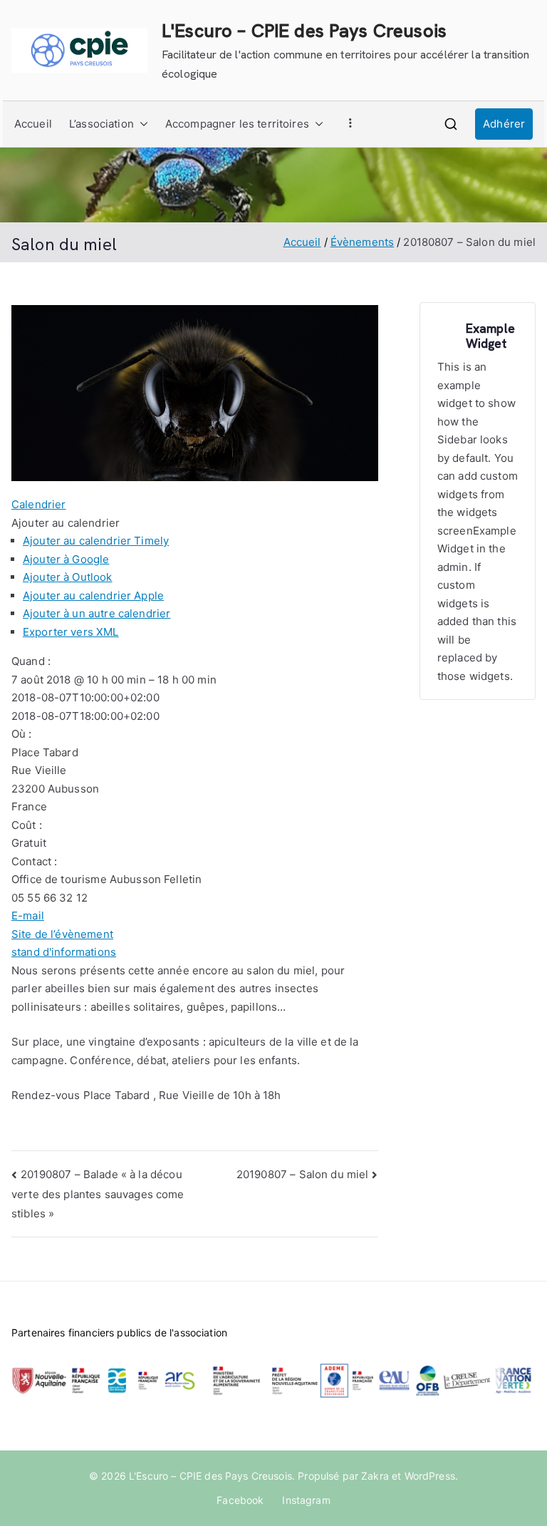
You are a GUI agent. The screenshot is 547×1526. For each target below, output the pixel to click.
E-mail (27, 915)
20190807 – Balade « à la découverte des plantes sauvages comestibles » (97, 1193)
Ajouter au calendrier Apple (93, 595)
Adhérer (504, 123)
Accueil (33, 123)
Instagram (306, 1500)
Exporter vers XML (71, 632)
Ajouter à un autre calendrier (96, 613)
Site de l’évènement (62, 934)
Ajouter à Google (66, 559)
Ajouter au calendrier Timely (96, 540)
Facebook (240, 1500)
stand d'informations (63, 952)
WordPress (430, 1476)
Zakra (375, 1476)
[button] (141, 124)
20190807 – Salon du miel (302, 1174)
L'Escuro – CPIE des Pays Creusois (304, 31)
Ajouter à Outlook (68, 577)
